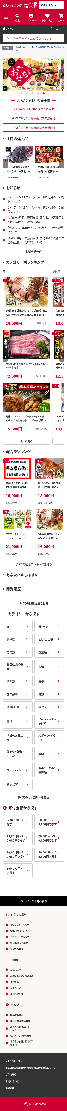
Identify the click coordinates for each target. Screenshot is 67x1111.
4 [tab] (38, 93)
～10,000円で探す (15, 822)
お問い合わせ (12, 1081)
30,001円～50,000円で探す (16, 854)
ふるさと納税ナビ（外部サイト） (21, 1043)
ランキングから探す (19, 925)
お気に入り (47, 20)
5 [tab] (44, 93)
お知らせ (10, 1088)
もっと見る (26, 441)
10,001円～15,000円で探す (47, 822)
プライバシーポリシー (16, 1060)
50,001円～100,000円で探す (47, 854)
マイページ (31, 20)
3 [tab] (33, 93)
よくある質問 (16, 993)
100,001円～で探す (15, 870)
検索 (17, 20)
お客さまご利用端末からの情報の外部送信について (30, 1067)
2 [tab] (27, 93)
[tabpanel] (33, 74)
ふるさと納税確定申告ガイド (21, 1028)
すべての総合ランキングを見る (33, 564)
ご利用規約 (11, 1074)
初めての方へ (16, 1015)
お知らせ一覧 (33, 251)
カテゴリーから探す (19, 937)
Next (61, 74)
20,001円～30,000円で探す (47, 838)
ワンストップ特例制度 (20, 1035)
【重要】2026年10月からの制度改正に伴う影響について (39, 49)
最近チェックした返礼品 (22, 975)
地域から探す (16, 949)
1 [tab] (21, 93)
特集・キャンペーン (19, 931)
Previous (5, 74)
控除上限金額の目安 (20, 1021)
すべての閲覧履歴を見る (33, 603)
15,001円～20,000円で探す (16, 838)
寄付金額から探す (19, 943)
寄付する (14, 981)
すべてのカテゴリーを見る (33, 797)
